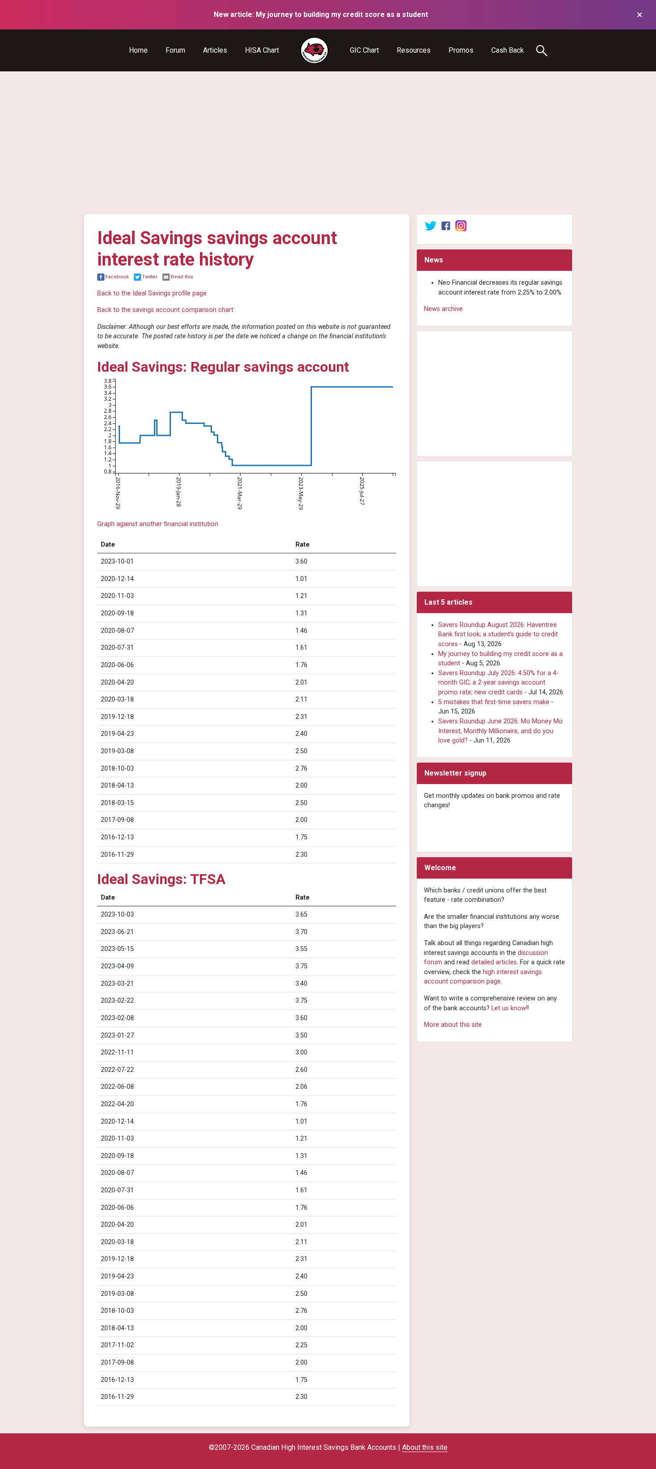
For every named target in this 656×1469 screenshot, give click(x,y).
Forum (175, 50)
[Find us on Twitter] (430, 225)
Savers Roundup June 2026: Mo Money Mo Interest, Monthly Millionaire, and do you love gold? (500, 731)
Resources (414, 50)
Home (138, 50)
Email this (181, 277)
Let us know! (509, 1008)
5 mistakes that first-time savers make (493, 702)
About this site (425, 1447)
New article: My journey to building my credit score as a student (321, 14)
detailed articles (494, 962)
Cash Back (507, 50)
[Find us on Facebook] (446, 225)
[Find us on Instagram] (461, 225)
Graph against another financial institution (157, 524)
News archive (443, 309)
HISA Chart (262, 50)
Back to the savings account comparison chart (165, 310)
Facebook (117, 277)
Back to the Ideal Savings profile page (152, 293)
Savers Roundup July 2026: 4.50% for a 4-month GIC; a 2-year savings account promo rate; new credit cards (498, 682)
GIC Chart (364, 50)
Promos (460, 50)
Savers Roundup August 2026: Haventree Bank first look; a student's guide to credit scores (498, 634)
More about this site (453, 1025)
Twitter (150, 277)
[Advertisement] (328, 142)
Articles (215, 50)
